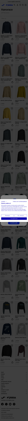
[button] (4, 201)
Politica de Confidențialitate (20, 201)
